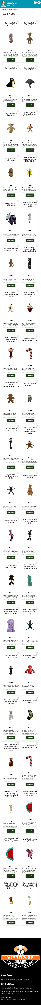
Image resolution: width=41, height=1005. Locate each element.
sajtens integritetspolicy (20, 999)
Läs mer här (11, 60)
